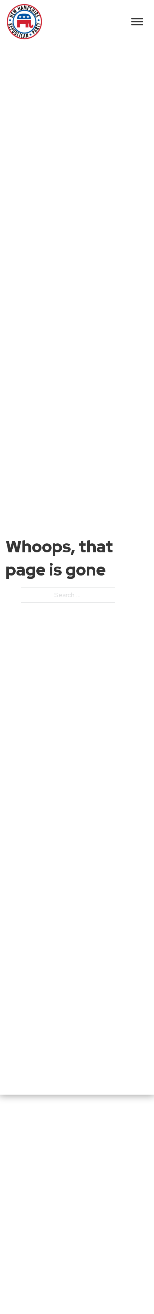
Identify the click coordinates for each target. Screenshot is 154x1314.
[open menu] (137, 21)
